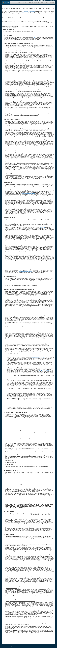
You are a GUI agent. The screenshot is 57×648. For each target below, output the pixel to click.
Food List (31, 2)
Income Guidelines (44, 2)
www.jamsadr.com (38, 339)
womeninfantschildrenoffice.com (29, 11)
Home (19, 2)
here (54, 0)
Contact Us (52, 2)
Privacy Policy (42, 227)
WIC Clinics (36, 2)
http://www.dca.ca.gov (9, 633)
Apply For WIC (24, 2)
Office (7, 2)
